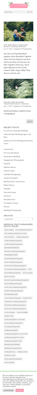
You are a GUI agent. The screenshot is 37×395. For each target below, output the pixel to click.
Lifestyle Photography (12, 174)
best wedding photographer (24, 230)
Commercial (8, 149)
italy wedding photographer (13, 273)
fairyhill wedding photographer (14, 258)
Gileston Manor (10, 167)
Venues (6, 206)
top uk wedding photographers (14, 323)
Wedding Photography (12, 210)
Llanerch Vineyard (11, 178)
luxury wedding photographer (13, 283)
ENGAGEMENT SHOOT (11, 255)
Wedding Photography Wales (13, 348)
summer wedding (10, 312)
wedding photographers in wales (14, 337)
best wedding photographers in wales (16, 233)
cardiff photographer (22, 237)
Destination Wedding (12, 156)
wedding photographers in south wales (16, 334)
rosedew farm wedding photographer (16, 301)
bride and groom (9, 237)
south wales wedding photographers (15, 309)
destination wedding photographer (15, 251)
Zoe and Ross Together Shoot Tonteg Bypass (16, 46)
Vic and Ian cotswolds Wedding (16, 131)
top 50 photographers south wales (15, 319)
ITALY (30, 269)
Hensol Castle (9, 171)
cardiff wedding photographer (13, 240)
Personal (7, 196)
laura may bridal (27, 273)
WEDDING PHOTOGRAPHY (12, 344)
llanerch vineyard (10, 276)
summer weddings (22, 312)
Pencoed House (10, 192)
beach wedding (9, 230)
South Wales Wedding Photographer (15, 305)
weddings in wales (10, 355)
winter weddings (9, 362)
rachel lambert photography (13, 298)
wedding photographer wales (13, 341)
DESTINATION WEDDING (12, 248)
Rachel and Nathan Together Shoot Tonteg (16, 103)
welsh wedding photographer (13, 359)
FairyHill (7, 164)
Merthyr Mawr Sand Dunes (14, 181)
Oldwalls (7, 189)
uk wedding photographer (12, 326)
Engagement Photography (23, 49)
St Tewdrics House (11, 203)
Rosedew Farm (9, 199)
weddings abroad (22, 352)
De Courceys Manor (11, 153)
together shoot (9, 316)
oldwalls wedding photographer (14, 291)
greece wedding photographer (13, 262)
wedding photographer (11, 330)
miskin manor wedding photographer (16, 287)
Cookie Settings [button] (8, 390)
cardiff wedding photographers (14, 244)
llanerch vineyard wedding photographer (17, 280)
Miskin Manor (9, 185)
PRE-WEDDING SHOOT (11, 294)
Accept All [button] (20, 390)
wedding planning (10, 352)
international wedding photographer (15, 269)
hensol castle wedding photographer (15, 266)
